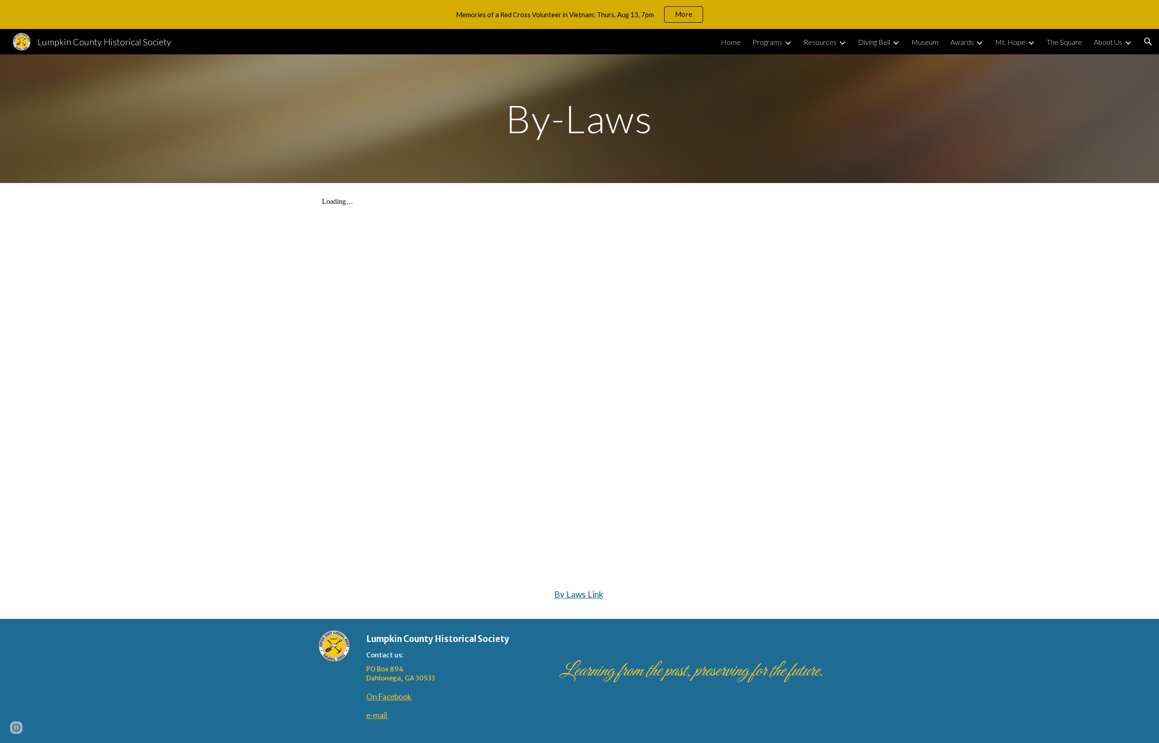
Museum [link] (925, 42)
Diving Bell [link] (874, 42)
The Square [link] (1064, 42)
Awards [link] (962, 42)
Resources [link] (820, 42)
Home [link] (731, 42)
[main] (579, 118)
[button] (1148, 42)
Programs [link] (767, 42)
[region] (579, 14)
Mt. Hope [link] (1010, 42)
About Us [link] (1108, 42)
